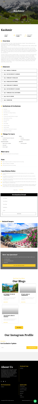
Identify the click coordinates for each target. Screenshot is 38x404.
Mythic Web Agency (33, 400)
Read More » (6, 322)
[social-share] (19, 189)
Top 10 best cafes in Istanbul (9, 316)
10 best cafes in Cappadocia (25, 295)
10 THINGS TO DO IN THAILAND (9, 295)
